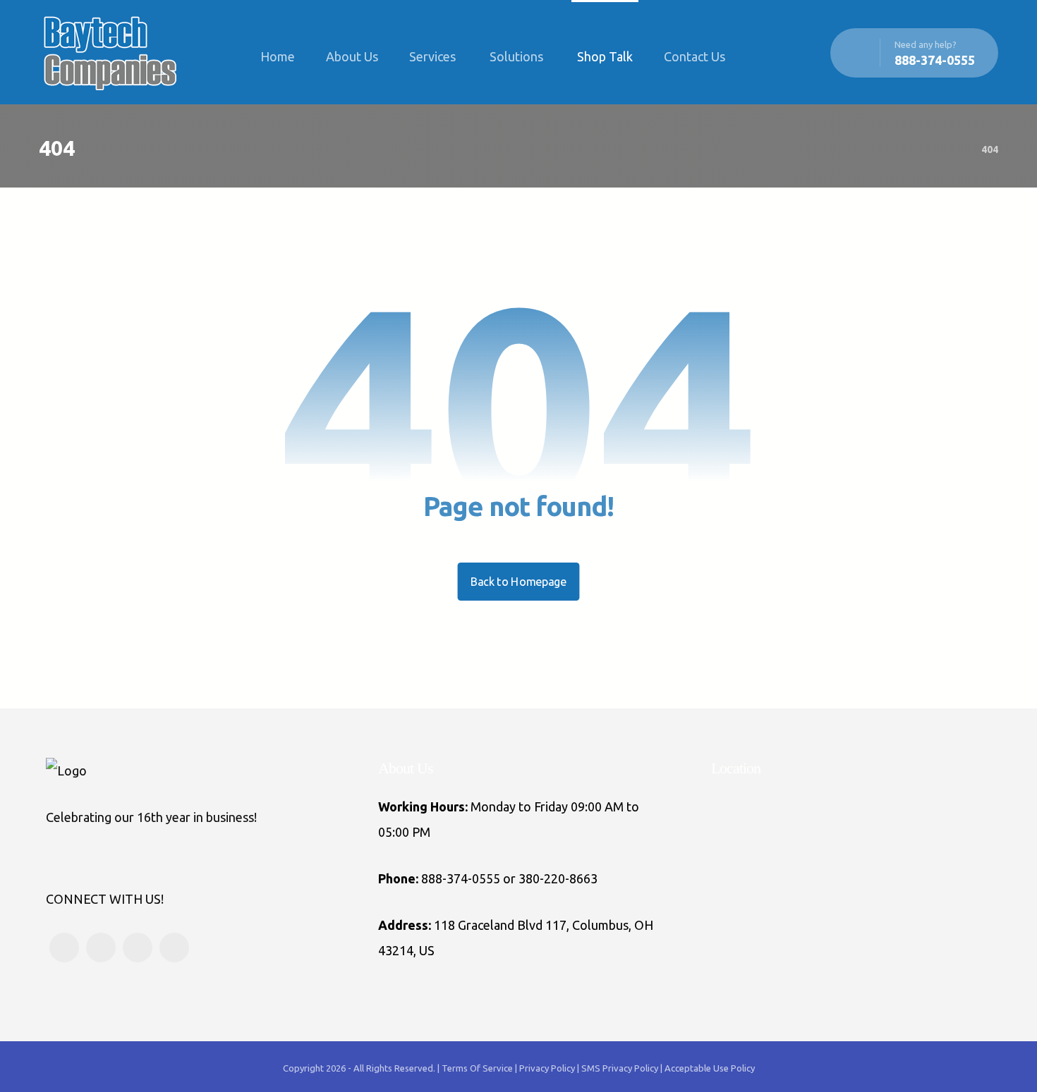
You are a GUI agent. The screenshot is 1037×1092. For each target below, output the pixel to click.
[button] (765, 56)
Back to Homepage (519, 581)
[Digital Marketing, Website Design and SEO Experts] (109, 52)
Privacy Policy (548, 1068)
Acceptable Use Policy (710, 1068)
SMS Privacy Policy (619, 1068)
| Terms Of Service (476, 1068)
